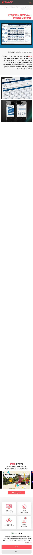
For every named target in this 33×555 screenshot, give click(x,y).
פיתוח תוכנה (24, 7)
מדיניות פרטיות (28, 542)
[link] (30, 2)
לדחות (16, 551)
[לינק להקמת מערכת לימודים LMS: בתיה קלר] (16, 480)
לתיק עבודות (16, 492)
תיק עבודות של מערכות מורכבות (15, 7)
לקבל (16, 547)
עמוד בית (29, 7)
